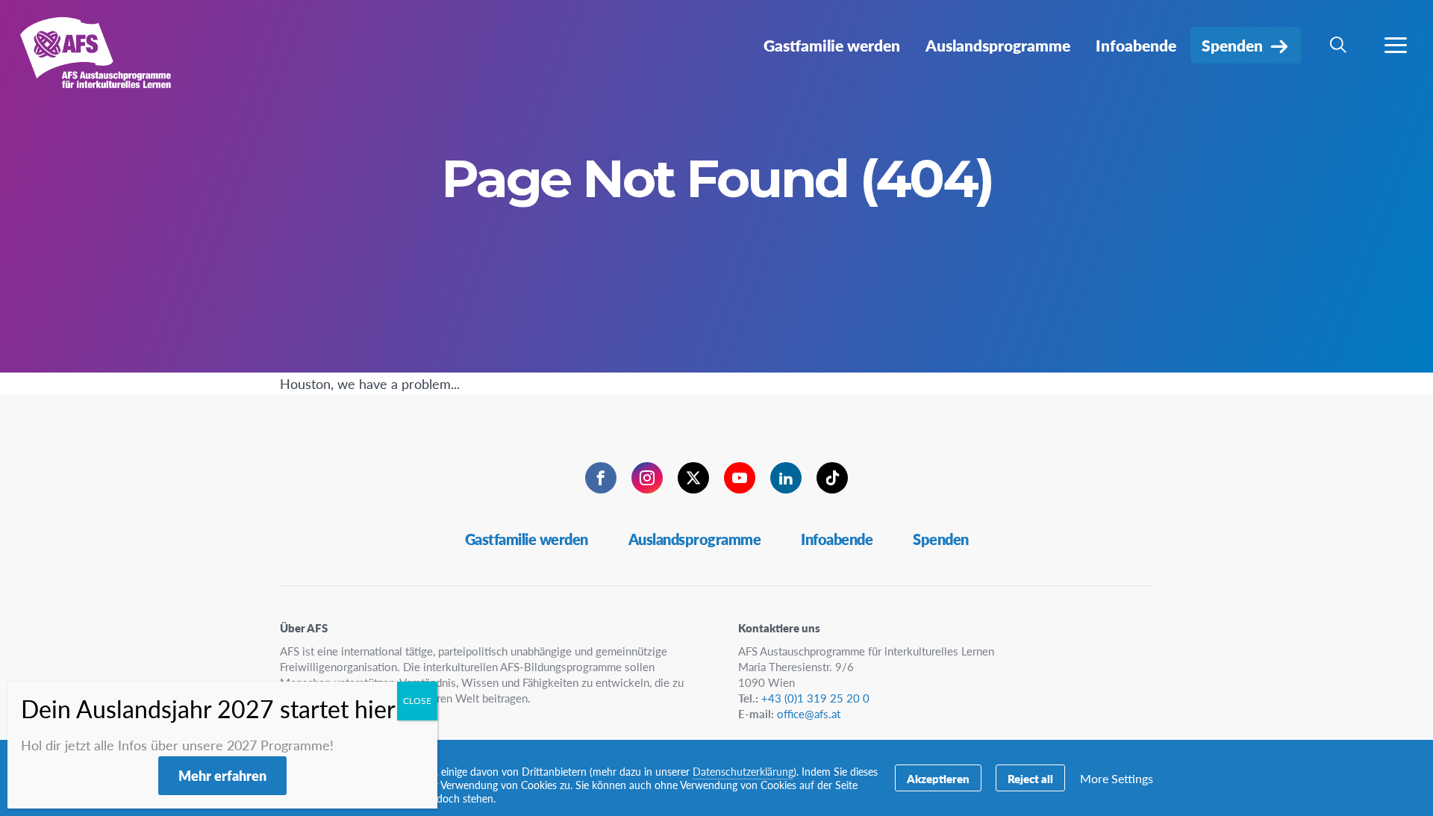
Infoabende (836, 539)
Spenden (941, 539)
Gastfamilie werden (526, 539)
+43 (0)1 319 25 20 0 (815, 698)
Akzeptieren (938, 778)
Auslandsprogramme (694, 539)
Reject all (1030, 778)
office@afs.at (808, 713)
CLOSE (417, 700)
